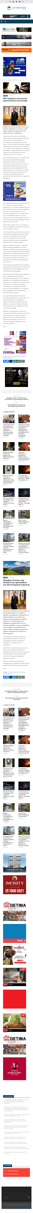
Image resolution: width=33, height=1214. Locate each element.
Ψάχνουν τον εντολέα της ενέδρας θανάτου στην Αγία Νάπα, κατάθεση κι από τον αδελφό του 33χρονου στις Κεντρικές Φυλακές (24, 548)
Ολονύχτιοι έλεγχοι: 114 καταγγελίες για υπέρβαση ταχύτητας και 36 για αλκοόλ (8, 501)
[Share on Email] (17, 361)
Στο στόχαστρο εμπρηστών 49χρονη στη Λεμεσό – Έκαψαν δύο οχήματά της (24, 478)
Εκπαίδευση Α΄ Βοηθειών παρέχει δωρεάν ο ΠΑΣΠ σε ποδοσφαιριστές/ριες (16, 691)
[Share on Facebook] (4, 361)
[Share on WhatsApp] (20, 361)
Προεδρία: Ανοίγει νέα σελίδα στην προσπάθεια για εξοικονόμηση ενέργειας (16, 398)
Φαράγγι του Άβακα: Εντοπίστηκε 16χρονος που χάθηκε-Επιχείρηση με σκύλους (8, 455)
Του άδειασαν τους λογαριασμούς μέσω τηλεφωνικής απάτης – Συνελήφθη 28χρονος (24, 501)
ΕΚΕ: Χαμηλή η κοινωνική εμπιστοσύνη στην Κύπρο (17, 698)
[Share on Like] (7, 361)
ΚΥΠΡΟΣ (22, 79)
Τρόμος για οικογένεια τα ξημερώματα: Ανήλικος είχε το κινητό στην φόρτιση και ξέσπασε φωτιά (24, 456)
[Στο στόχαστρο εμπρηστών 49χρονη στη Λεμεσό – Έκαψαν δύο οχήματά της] (24, 469)
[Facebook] (10, 1)
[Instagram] (19, 1)
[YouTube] (13, 1)
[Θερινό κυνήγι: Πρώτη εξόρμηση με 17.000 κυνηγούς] (24, 514)
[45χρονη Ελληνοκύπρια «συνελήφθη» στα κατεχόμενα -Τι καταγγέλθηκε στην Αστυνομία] (9, 514)
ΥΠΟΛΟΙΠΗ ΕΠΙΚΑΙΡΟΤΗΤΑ (13, 79)
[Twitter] (16, 1)
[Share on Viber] (23, 361)
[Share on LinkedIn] (14, 361)
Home (4, 79)
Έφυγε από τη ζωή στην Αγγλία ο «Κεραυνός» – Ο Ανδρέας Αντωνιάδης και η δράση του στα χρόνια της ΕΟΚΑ (8, 479)
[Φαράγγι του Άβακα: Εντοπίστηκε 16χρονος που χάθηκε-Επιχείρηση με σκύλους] (9, 446)
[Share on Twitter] (10, 361)
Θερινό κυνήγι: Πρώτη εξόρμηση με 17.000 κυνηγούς (23, 521)
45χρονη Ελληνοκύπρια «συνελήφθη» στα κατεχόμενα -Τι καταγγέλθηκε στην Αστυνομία (8, 523)
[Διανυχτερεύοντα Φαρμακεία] (23, 1)
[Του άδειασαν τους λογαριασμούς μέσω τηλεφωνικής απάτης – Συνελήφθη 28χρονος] (24, 492)
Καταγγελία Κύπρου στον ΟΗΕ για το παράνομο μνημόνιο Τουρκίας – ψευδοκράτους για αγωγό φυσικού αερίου (8, 548)
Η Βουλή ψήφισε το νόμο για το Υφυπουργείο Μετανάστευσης (16, 405)
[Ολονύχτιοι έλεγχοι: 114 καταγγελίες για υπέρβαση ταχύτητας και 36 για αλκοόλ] (9, 492)
